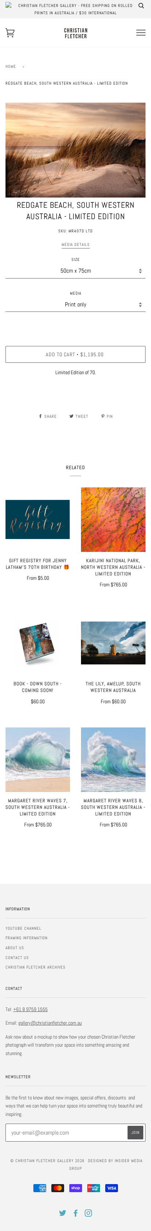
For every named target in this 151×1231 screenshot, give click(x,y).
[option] (75, 150)
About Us (14, 947)
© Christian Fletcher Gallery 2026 (47, 1160)
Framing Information (26, 937)
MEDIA (75, 293)
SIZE (75, 259)
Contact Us (17, 957)
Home (10, 66)
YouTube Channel (23, 928)
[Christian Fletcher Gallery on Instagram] (88, 1214)
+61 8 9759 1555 (30, 1009)
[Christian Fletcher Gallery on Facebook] (76, 1214)
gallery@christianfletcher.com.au (50, 1023)
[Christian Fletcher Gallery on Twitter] (63, 1214)
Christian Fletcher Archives (35, 967)
